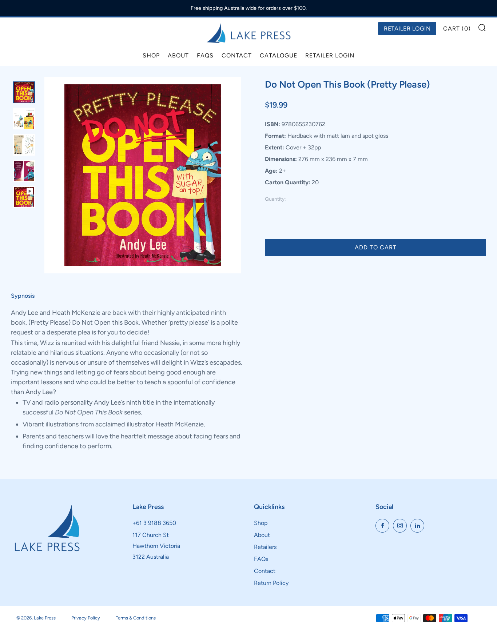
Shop (151, 55)
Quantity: (275, 199)
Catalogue (278, 55)
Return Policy (271, 582)
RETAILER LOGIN (407, 28)
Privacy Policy (85, 618)
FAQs (205, 55)
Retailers (265, 546)
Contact (237, 55)
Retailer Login (329, 55)
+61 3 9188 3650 (154, 522)
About (178, 55)
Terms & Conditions (136, 618)
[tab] (24, 92)
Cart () (457, 28)
